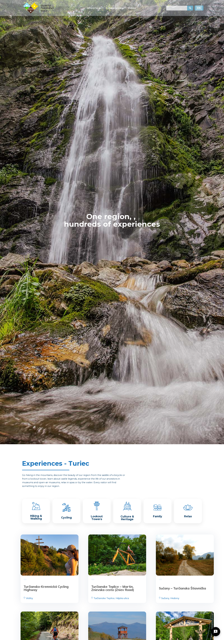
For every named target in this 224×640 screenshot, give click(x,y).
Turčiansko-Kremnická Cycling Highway (46, 588)
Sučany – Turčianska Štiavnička (182, 588)
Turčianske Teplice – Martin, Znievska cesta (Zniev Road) (112, 588)
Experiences (115, 8)
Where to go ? (95, 8)
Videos (132, 8)
